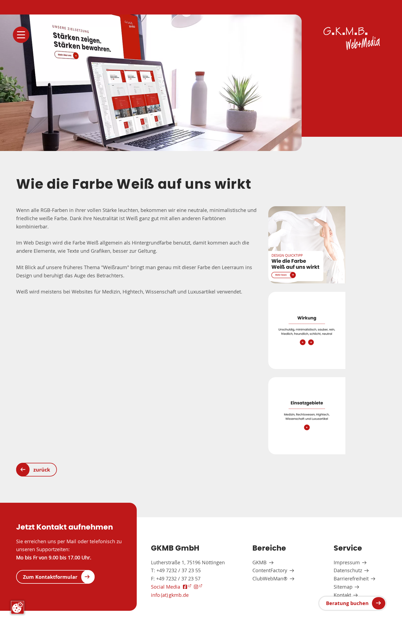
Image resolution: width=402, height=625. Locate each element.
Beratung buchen (347, 603)
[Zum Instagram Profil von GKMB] (198, 587)
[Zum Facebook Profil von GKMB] (187, 587)
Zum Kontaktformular (50, 577)
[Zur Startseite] (352, 38)
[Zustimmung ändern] (17, 607)
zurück (41, 469)
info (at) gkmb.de (170, 595)
